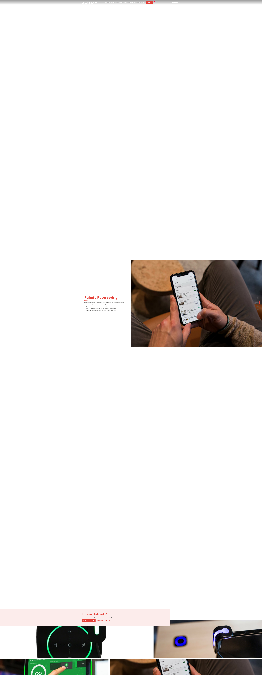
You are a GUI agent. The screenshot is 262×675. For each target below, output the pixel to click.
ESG (135, 2)
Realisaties (113, 2)
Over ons (139, 2)
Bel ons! (85, 620)
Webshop (131, 2)
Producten (120, 2)
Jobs (144, 2)
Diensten (107, 2)
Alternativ (89, 2)
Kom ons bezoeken (102, 620)
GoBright (86, 300)
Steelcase (175, 2)
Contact (149, 2)
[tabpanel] (196, 303)
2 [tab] (257, 302)
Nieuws (125, 2)
